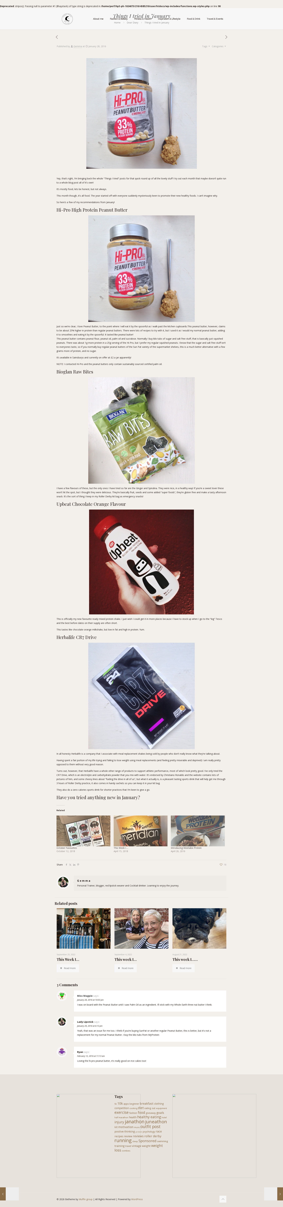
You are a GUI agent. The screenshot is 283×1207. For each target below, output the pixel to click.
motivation (125, 1127)
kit (116, 1127)
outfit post (150, 1126)
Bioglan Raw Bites (75, 372)
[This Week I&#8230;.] (141, 831)
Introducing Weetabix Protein (186, 847)
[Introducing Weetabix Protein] (198, 831)
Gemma (78, 46)
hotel (164, 1117)
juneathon (156, 1121)
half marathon (121, 1117)
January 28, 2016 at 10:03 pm (90, 999)
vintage (136, 1146)
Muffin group (86, 1199)
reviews (138, 1136)
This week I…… (185, 959)
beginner (134, 1103)
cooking (133, 1108)
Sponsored (147, 1140)
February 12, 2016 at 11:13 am (91, 1056)
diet (141, 1108)
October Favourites (67, 847)
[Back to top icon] (222, 1199)
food (141, 1112)
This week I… (125, 959)
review (128, 1136)
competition (121, 1108)
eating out (149, 1108)
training (119, 1146)
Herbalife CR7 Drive (77, 637)
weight (146, 1146)
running (123, 1140)
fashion (133, 1112)
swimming (162, 1141)
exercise (121, 1112)
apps (126, 1103)
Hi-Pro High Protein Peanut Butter (92, 210)
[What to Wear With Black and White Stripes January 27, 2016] (9, 1193)
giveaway (151, 1112)
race (159, 1131)
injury (119, 1122)
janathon (134, 1121)
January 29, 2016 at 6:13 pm (89, 1026)
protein (139, 1132)
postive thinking (124, 1131)
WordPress (137, 1199)
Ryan (80, 1052)
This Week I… (68, 959)
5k (115, 1103)
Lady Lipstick (85, 1021)
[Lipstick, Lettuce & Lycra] (67, 18)
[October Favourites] (83, 831)
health (133, 1117)
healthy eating (149, 1117)
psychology (149, 1131)
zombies (126, 1150)
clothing (159, 1103)
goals (160, 1113)
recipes (118, 1136)
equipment (161, 1108)
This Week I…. (121, 847)
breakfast (146, 1103)
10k (120, 1103)
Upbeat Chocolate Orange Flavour (91, 504)
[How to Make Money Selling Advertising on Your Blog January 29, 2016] (273, 1193)
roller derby (152, 1136)
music (137, 1127)
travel (128, 1146)
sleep (135, 1141)
